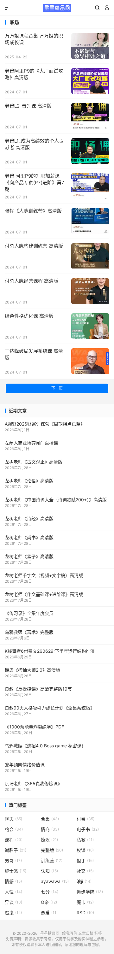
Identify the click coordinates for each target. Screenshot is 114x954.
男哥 (13, 860)
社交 (85, 871)
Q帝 (49, 902)
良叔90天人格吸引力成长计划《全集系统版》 (50, 707)
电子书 (88, 829)
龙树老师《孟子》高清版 (29, 556)
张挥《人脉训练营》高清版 (33, 211)
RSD (85, 912)
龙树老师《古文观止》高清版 (33, 461)
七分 (49, 891)
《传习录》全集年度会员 (29, 613)
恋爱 (49, 912)
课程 (13, 839)
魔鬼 (13, 912)
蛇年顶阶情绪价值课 (25, 764)
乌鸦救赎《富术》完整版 (29, 632)
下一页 (57, 388)
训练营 (51, 860)
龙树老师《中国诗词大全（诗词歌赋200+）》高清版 (56, 499)
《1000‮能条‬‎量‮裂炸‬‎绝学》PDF (34, 726)
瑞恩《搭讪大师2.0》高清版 (32, 670)
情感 (13, 881)
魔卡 (85, 902)
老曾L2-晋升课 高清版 (28, 106)
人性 (13, 891)
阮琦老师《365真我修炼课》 (33, 783)
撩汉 (49, 839)
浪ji (84, 881)
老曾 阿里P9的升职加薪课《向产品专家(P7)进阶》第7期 (34, 182)
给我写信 (69, 933)
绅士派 (15, 871)
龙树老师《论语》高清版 (29, 480)
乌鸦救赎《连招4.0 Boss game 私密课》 (45, 745)
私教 (85, 839)
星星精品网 (57, 8)
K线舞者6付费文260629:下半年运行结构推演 (50, 651)
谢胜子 (15, 850)
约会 (14, 829)
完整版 (52, 850)
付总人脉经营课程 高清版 (31, 281)
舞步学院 (90, 891)
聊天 (13, 819)
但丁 (85, 860)
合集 (50, 819)
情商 (50, 829)
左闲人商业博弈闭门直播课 (31, 442)
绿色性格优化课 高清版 (29, 316)
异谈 (13, 902)
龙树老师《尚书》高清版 (29, 537)
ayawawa (55, 881)
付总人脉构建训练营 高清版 (34, 246)
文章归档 (85, 933)
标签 (98, 933)
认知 (49, 871)
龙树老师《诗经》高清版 (29, 518)
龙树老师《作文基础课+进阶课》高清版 (44, 594)
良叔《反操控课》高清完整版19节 (38, 689)
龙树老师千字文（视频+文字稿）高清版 (44, 575)
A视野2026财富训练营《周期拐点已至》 (45, 424)
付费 (85, 819)
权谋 (85, 850)
